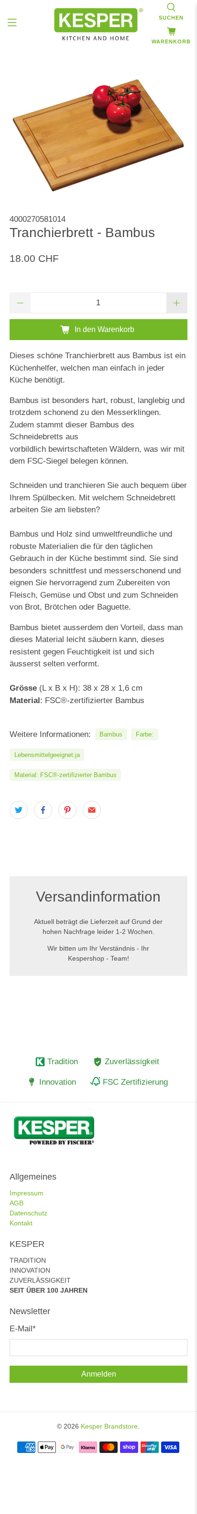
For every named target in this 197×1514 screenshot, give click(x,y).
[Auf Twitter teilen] (19, 810)
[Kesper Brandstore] (98, 23)
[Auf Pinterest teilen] (67, 810)
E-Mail (23, 1328)
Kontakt (21, 1223)
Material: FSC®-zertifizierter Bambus (65, 774)
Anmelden (98, 1374)
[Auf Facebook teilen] (43, 810)
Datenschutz (28, 1213)
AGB (16, 1203)
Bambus (110, 734)
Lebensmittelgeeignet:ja (47, 754)
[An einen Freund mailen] (92, 810)
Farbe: (144, 734)
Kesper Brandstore (109, 1426)
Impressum (27, 1193)
